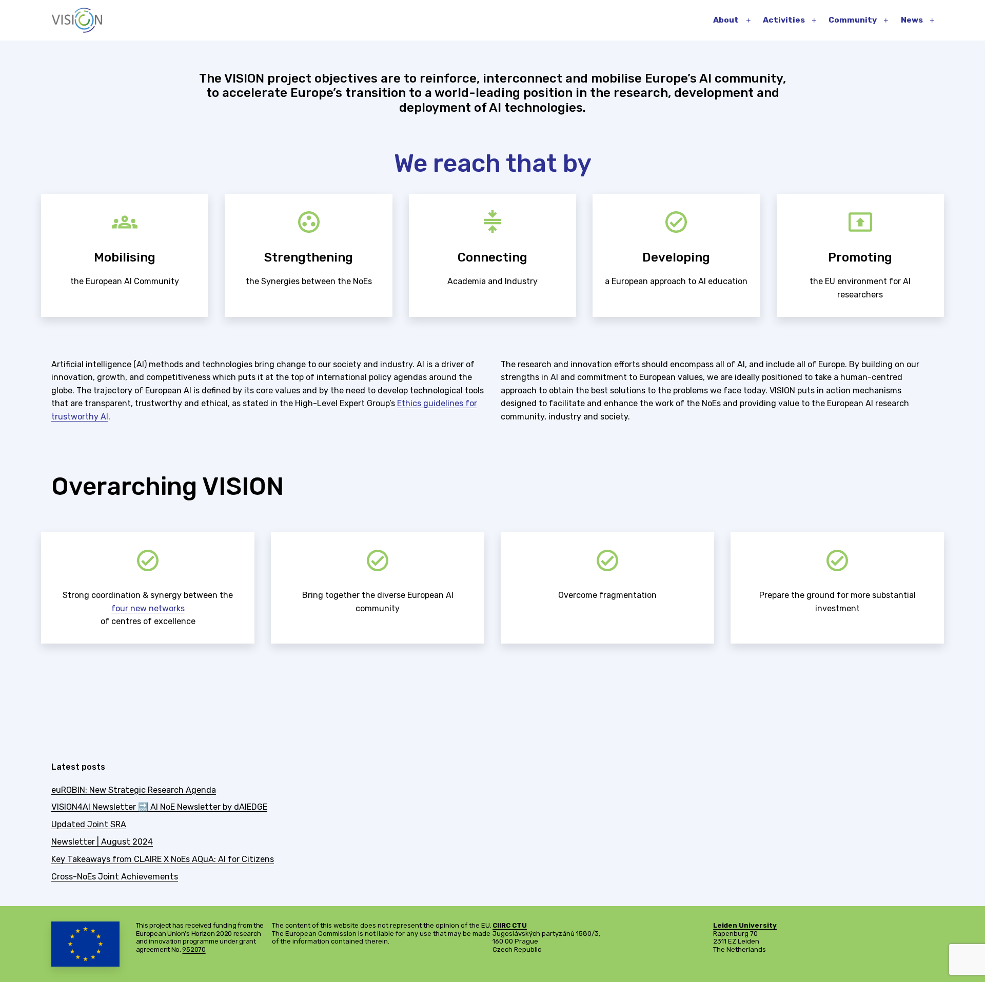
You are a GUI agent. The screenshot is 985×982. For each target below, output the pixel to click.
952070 (193, 949)
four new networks (148, 608)
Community (853, 20)
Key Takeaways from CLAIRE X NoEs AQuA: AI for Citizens (162, 859)
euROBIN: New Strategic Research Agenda (133, 790)
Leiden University (745, 925)
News (912, 20)
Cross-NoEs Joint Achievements (114, 876)
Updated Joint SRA (88, 824)
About (726, 20)
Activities (784, 20)
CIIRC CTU (510, 925)
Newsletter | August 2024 (102, 842)
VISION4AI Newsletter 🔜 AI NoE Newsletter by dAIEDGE (159, 807)
